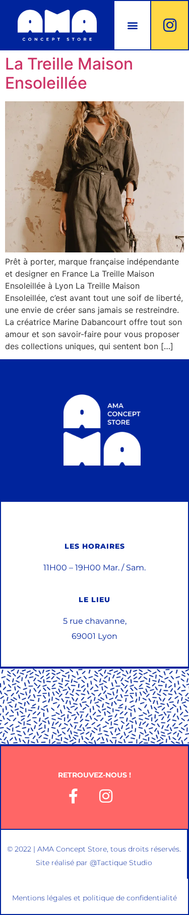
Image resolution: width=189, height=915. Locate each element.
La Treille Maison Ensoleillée (69, 73)
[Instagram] (169, 25)
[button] (132, 25)
